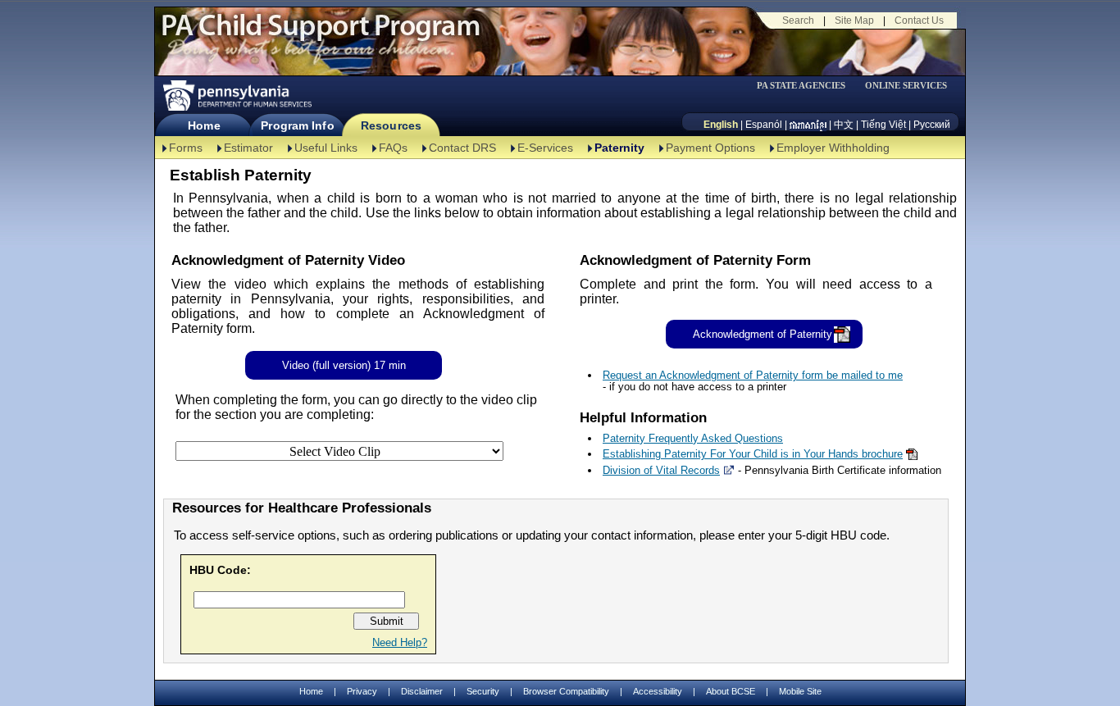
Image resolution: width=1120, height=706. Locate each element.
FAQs (393, 147)
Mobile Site (800, 691)
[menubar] (807, 85)
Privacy (362, 691)
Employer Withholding (833, 147)
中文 (844, 124)
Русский (931, 124)
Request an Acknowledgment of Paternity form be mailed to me (753, 375)
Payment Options (710, 147)
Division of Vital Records (661, 470)
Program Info (297, 125)
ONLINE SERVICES (906, 85)
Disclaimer (422, 691)
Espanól (763, 124)
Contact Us (919, 20)
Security (483, 691)
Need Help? (399, 642)
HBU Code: (220, 569)
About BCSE (730, 691)
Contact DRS (462, 147)
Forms (186, 147)
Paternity (619, 147)
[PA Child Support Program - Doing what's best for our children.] (320, 35)
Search (798, 20)
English (720, 124)
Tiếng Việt (883, 124)
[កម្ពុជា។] (808, 124)
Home (204, 125)
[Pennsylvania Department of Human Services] (236, 96)
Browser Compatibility (566, 691)
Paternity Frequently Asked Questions (693, 438)
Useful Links (325, 147)
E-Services (545, 147)
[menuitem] (807, 85)
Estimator (248, 147)
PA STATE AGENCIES (801, 85)
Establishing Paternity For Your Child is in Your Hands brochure (753, 454)
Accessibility (657, 691)
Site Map (854, 20)
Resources (391, 125)
